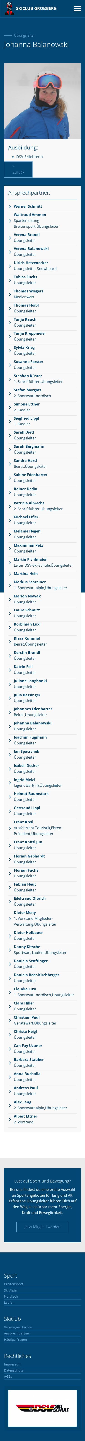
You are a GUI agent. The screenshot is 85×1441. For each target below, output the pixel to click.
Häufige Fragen (15, 1340)
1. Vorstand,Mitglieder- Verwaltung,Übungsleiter (35, 918)
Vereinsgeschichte (18, 1327)
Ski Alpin (10, 1290)
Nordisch (11, 1296)
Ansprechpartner (17, 1333)
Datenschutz (13, 1370)
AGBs (8, 1376)
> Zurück (18, 169)
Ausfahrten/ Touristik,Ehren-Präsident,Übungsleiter (38, 828)
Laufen (9, 1303)
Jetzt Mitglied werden (43, 1226)
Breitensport (13, 1284)
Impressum (12, 1364)
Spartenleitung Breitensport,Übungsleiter (36, 220)
